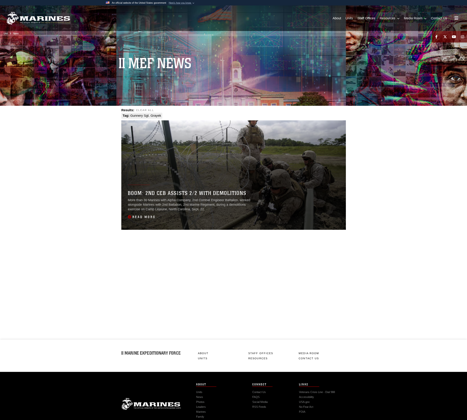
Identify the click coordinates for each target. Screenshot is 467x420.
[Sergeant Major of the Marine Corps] (192, 115)
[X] (445, 36)
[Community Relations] (224, 110)
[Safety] (184, 115)
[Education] (240, 110)
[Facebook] (436, 36)
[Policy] (335, 110)
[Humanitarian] (279, 110)
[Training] (216, 115)
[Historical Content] (271, 110)
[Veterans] (224, 115)
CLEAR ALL (145, 110)
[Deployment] (232, 110)
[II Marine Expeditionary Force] (38, 18)
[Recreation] (168, 115)
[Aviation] (176, 110)
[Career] (192, 110)
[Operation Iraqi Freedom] (319, 110)
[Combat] (200, 110)
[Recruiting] (176, 115)
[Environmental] (247, 110)
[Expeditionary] (255, 110)
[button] (182, 3)
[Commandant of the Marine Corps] (216, 110)
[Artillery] (168, 110)
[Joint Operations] (287, 110)
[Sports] (200, 115)
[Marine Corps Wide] (295, 110)
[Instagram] (462, 36)
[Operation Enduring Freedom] (311, 110)
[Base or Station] (184, 110)
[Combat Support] (208, 110)
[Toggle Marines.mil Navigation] (456, 18)
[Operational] (303, 110)
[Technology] (208, 115)
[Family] (263, 110)
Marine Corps (151, 404)
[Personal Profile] (327, 110)
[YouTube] (453, 36)
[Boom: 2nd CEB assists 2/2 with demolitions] (233, 175)
